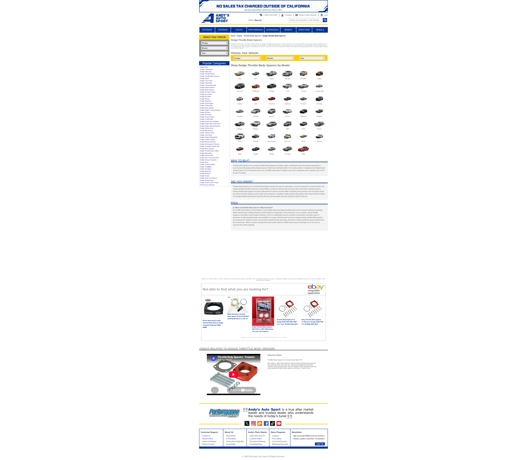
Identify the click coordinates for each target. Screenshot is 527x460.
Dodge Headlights (206, 167)
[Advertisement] (214, 230)
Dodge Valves (204, 78)
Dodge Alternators (206, 153)
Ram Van (287, 141)
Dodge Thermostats (206, 103)
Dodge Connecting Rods (208, 85)
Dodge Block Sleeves (207, 148)
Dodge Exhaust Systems (208, 160)
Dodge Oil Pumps (206, 114)
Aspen (272, 78)
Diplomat (287, 104)
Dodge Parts (204, 67)
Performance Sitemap (207, 185)
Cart (325, 15)
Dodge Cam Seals (206, 135)
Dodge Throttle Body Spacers (210, 76)
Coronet (303, 91)
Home (233, 36)
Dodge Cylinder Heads (207, 139)
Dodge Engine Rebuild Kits (209, 137)
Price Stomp (276, 439)
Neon (271, 129)
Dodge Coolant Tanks (207, 117)
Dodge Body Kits (205, 171)
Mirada (240, 129)
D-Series (303, 104)
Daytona (271, 104)
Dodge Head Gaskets (207, 87)
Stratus (271, 154)
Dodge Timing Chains (207, 133)
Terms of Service (208, 444)
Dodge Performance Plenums (210, 144)
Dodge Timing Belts (206, 105)
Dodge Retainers (205, 101)
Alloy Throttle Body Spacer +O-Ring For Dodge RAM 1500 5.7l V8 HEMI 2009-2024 (312, 322)
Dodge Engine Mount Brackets (210, 126)
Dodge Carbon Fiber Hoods (209, 182)
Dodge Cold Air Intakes (207, 164)
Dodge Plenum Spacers (208, 142)
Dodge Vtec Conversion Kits (209, 158)
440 (255, 78)
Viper (303, 154)
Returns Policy (207, 439)
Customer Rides (256, 439)
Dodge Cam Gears (206, 81)
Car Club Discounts (279, 441)
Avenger (287, 78)
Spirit (239, 154)
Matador (319, 116)
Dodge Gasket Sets (206, 155)
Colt (287, 91)
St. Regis (287, 154)
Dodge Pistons (205, 99)
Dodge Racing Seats (207, 180)
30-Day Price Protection (235, 441)
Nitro (287, 129)
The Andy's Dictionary (258, 441)
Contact (288, 15)
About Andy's (231, 436)
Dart (255, 104)
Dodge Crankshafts (206, 119)
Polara (319, 129)
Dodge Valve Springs (207, 108)
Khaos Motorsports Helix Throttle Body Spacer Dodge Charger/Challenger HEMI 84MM (213, 324)
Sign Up (319, 444)
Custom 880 (319, 91)
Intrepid (255, 116)
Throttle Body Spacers (252, 36)
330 (240, 78)
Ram (239, 141)
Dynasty (240, 116)
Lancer (287, 116)
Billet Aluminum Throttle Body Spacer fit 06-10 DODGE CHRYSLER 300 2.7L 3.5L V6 (238, 316)
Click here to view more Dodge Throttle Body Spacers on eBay (263, 337)
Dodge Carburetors (206, 69)
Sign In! (258, 20)
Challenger (255, 91)
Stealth (255, 154)
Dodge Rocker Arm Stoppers (209, 121)
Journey (271, 116)
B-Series (303, 78)
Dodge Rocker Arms (207, 128)
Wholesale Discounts (280, 444)
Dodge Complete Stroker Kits (209, 146)
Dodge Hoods (204, 176)
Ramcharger (271, 141)
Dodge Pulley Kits (206, 71)
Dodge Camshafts (206, 83)
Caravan (240, 91)
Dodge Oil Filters (205, 96)
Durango (319, 104)
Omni (303, 129)
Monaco (255, 129)
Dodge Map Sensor (206, 130)
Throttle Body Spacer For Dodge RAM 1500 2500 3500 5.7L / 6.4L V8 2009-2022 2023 (287, 322)
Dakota (239, 104)
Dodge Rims (204, 162)
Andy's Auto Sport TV (257, 436)
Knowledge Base (256, 444)
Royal (303, 141)
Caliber (319, 78)
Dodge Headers (205, 173)
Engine (239, 36)
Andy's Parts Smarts (307, 15)
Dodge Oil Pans (205, 112)
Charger (271, 91)
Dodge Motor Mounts (207, 90)
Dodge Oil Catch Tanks (207, 92)
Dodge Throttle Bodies (207, 74)
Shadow (319, 141)
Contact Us (206, 436)
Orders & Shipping (209, 441)
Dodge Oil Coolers (206, 94)
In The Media (231, 439)
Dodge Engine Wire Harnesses (210, 123)
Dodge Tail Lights (205, 169)
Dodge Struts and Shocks (208, 178)
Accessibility (230, 444)
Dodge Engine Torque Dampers (210, 110)
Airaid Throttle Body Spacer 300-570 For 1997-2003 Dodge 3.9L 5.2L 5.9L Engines (262, 329)
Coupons (275, 436)
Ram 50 (255, 141)
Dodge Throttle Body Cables (209, 151)
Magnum (303, 116)
